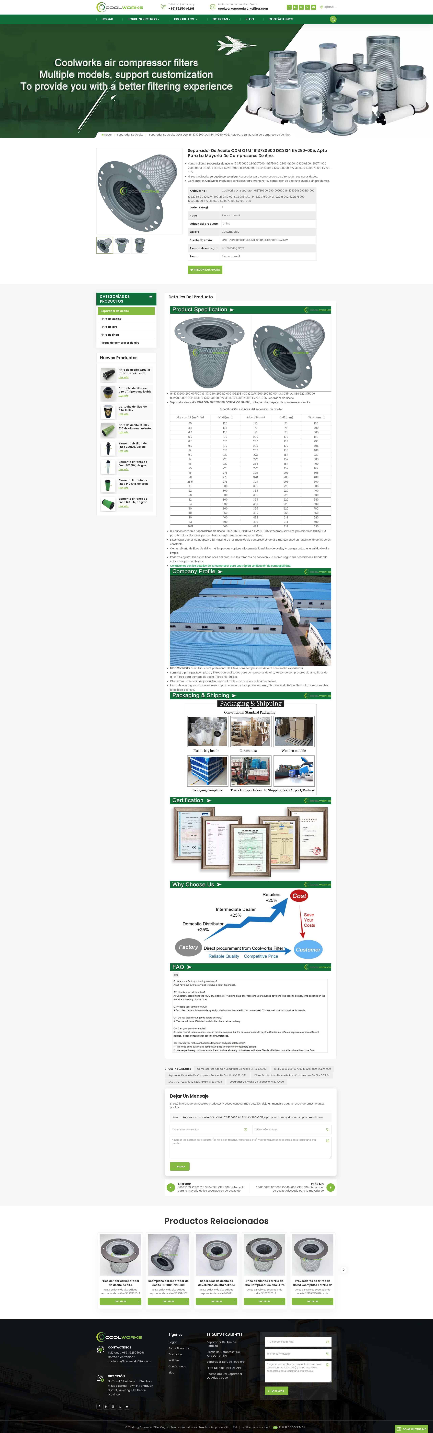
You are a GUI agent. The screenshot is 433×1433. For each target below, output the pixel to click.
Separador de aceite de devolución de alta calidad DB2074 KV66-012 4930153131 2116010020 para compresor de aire (216, 1283)
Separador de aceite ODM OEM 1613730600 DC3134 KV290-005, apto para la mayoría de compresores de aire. (253, 1118)
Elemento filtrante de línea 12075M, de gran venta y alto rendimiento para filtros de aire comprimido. (135, 500)
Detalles (120, 1301)
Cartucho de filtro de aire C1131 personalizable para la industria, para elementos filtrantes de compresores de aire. (135, 390)
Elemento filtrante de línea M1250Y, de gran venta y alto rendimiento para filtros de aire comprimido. (135, 463)
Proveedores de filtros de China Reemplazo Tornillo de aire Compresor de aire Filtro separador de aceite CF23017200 (312, 1283)
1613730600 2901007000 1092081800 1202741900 (302, 1069)
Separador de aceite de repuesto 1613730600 (257, 1082)
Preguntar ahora (207, 270)
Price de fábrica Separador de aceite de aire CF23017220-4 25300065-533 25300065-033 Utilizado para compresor (120, 1283)
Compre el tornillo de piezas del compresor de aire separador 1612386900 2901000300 (360, 1283)
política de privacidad (256, 1427)
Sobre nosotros (142, 19)
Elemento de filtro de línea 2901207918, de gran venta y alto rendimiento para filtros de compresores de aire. (135, 445)
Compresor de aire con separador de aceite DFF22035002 (231, 1069)
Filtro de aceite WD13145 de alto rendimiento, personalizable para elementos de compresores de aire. (135, 371)
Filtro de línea (110, 335)
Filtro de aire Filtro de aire (224, 1368)
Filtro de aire (109, 327)
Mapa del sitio (220, 1427)
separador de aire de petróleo (221, 1344)
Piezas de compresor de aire (120, 343)
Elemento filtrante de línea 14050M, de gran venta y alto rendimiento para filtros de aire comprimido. (135, 482)
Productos (184, 19)
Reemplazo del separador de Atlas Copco (224, 1376)
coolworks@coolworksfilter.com (243, 8)
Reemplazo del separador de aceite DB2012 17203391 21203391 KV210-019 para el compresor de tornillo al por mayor (168, 1283)
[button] (344, 1270)
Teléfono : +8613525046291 (126, 1353)
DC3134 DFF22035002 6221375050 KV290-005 (195, 1082)
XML (235, 1427)
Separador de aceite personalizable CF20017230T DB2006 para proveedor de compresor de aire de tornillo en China (408, 1283)
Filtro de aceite (111, 319)
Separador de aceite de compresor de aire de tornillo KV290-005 (207, 1075)
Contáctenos (280, 19)
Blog (249, 19)
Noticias (220, 19)
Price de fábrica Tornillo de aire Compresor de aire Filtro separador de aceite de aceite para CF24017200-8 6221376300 (264, 1283)
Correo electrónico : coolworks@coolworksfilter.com (129, 1359)
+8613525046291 (181, 8)
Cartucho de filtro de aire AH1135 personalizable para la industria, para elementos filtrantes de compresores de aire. (135, 408)
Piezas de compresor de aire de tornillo (223, 1354)
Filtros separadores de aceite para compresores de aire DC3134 (291, 1075)
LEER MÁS (124, 377)
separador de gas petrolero (226, 1362)
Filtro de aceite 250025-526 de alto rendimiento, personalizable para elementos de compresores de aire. (135, 426)
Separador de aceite (130, 135)
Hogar (107, 19)
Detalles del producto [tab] (190, 297)
